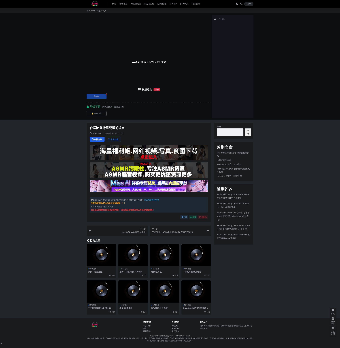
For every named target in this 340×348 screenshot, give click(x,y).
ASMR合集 (149, 4)
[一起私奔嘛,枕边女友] (196, 255)
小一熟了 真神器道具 (226, 207)
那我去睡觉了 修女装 (232, 197)
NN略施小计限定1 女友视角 (229, 164)
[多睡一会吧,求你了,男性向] (133, 255)
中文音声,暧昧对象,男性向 (99, 308)
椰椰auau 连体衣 (228, 238)
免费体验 (123, 4)
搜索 (219, 127)
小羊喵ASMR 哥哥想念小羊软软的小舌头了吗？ (233, 216)
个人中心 (147, 325)
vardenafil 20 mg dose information (233, 194)
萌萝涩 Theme (169, 336)
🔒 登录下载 (97, 113)
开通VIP (173, 4)
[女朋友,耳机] (164, 255)
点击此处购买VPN (151, 199)
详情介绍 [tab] (98, 139)
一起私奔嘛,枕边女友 (192, 271)
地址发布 (196, 4)
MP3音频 (161, 4)
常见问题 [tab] (114, 139)
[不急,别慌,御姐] (133, 291)
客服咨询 (175, 328)
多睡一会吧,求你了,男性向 (131, 271)
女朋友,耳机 (156, 271)
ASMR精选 (136, 4)
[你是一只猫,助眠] (101, 255)
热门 (145, 328)
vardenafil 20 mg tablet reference (232, 234)
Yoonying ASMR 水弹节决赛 (229, 176)
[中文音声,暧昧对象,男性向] (101, 291)
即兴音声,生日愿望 (159, 308)
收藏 (194, 217)
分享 (185, 217)
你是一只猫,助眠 (95, 271)
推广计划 (175, 331)
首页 (114, 4)
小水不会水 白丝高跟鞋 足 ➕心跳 (232, 229)
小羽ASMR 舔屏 (224, 160)
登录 (250, 4)
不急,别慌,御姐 (126, 308)
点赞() (204, 217)
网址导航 (147, 331)
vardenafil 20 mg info (227, 212)
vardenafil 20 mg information (230, 225)
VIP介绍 (175, 325)
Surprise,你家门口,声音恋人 (195, 308)
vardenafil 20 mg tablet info (229, 203)
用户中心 (184, 4)
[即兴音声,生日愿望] (164, 291)
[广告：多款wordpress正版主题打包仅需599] (149, 153)
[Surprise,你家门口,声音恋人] (196, 291)
